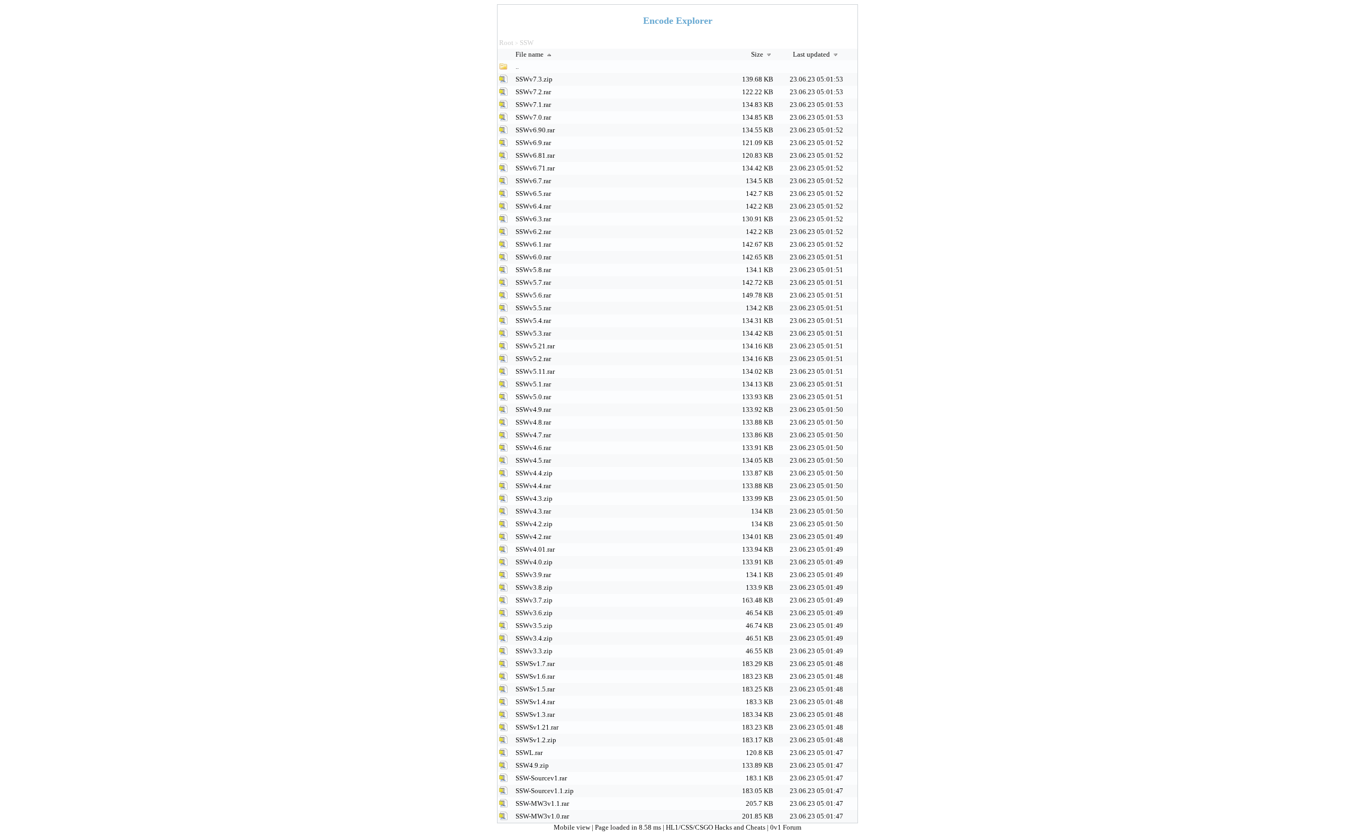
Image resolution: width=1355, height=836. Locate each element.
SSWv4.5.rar (533, 460)
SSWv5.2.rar (533, 359)
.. (517, 66)
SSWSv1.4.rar (535, 702)
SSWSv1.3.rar (535, 714)
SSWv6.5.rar (533, 193)
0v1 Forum (785, 827)
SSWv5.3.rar (533, 333)
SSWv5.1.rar (533, 384)
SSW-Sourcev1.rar (541, 778)
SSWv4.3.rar (533, 511)
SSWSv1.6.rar (535, 676)
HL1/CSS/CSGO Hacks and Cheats (715, 827)
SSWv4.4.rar (533, 486)
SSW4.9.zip (532, 765)
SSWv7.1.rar (533, 105)
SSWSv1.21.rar (537, 727)
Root (506, 43)
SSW (527, 43)
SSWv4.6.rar (533, 448)
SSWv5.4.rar (533, 321)
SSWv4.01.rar (535, 549)
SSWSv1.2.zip (536, 740)
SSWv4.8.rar (533, 422)
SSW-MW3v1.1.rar (542, 803)
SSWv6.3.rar (533, 219)
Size (758, 54)
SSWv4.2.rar (533, 537)
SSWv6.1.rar (533, 244)
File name (530, 54)
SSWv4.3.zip (534, 498)
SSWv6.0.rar (533, 257)
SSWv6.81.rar (535, 155)
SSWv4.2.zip (534, 524)
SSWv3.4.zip (534, 638)
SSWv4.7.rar (533, 435)
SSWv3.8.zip (534, 587)
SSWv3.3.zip (534, 651)
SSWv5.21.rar (535, 346)
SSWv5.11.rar (535, 371)
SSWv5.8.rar (533, 270)
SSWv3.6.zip (534, 613)
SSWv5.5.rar (533, 308)
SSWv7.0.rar (533, 117)
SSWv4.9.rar (533, 409)
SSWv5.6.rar (533, 295)
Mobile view (573, 827)
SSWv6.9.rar (533, 143)
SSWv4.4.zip (534, 473)
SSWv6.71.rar (535, 168)
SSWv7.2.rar (533, 92)
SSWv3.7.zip (534, 600)
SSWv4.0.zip (534, 562)
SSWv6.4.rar (533, 206)
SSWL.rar (529, 753)
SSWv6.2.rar (533, 232)
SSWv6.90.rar (535, 130)
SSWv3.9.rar (533, 575)
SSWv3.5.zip (534, 626)
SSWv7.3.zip (534, 79)
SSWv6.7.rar (533, 181)
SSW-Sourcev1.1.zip (545, 791)
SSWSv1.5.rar (535, 689)
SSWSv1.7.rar (535, 664)
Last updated (812, 54)
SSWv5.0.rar (533, 397)
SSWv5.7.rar (533, 282)
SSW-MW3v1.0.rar (542, 816)
